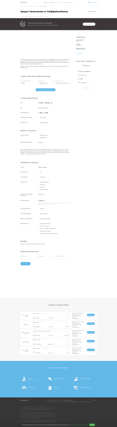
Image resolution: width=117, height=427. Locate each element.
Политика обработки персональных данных (69, 401)
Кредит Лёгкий (36, 322)
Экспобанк (42, 322)
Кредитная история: (59, 80)
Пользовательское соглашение (53, 401)
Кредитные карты (52, 2)
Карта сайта (94, 400)
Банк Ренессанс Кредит (55, 331)
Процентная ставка (59, 256)
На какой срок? (41, 80)
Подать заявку (91, 314)
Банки (72, 2)
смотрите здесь (37, 417)
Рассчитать (25, 263)
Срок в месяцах (41, 256)
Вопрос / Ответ (66, 2)
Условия (22, 16)
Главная (21, 6)
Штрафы (46, 16)
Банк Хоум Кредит (44, 348)
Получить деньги (89, 24)
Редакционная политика (68, 400)
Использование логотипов (85, 401)
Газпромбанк (44, 339)
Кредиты (46, 2)
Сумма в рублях (23, 256)
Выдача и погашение (29, 16)
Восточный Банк (43, 313)
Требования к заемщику (39, 16)
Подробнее (79, 53)
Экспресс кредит (36, 313)
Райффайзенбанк (31, 6)
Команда (60, 400)
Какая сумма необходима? (25, 80)
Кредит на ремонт (36, 348)
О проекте (49, 400)
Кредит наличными (36, 339)
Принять (92, 424)
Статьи (59, 2)
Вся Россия (92, 2)
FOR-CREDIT (24, 2)
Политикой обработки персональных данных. (79, 424)
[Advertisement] (45, 44)
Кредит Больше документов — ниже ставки (41, 331)
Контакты (55, 400)
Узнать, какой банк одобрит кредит (45, 89)
